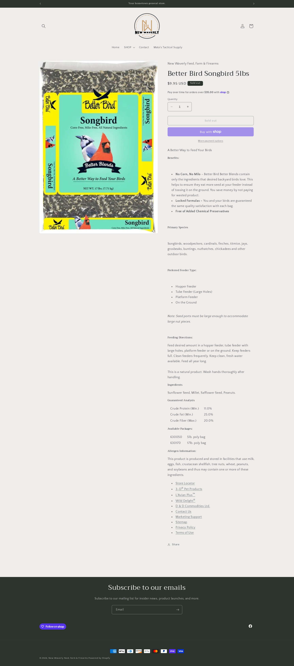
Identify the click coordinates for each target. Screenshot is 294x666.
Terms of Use (185, 532)
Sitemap (181, 522)
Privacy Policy (185, 527)
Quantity (173, 99)
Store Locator (185, 483)
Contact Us (183, 511)
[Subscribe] (177, 609)
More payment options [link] (210, 141)
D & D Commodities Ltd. (193, 506)
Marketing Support (189, 517)
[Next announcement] (254, 3)
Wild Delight (185, 501)
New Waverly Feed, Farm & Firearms (68, 658)
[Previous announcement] (40, 3)
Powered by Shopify (99, 658)
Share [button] (175, 544)
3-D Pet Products (189, 489)
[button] (43, 26)
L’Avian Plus (185, 495)
